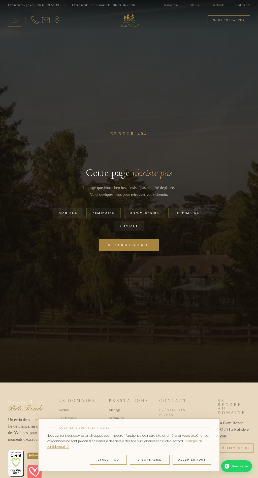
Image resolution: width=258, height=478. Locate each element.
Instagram (171, 5)
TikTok (194, 5)
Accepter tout (192, 459)
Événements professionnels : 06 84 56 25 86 (103, 5)
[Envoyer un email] (46, 20)
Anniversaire (144, 213)
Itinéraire (238, 448)
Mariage (68, 213)
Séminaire (103, 213)
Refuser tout (108, 459)
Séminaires (116, 418)
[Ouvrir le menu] (14, 20)
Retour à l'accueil (129, 245)
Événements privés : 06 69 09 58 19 (33, 5)
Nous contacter (229, 20)
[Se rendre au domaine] (57, 20)
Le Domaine (187, 213)
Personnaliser (150, 459)
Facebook (217, 5)
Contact (129, 226)
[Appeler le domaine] (34, 20)
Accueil (63, 410)
